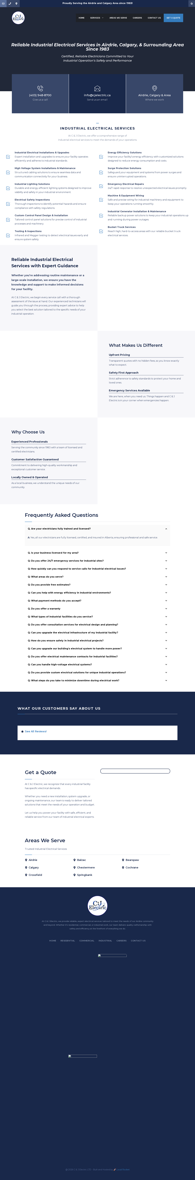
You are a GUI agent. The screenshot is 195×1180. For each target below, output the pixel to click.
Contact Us (154, 18)
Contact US (138, 940)
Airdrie (143, 95)
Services (95, 18)
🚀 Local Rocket (121, 1169)
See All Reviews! (36, 731)
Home (82, 18)
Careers (137, 18)
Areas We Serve (118, 18)
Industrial (105, 940)
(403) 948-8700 (40, 95)
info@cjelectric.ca (97, 95)
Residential (68, 940)
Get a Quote (173, 18)
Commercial (87, 940)
